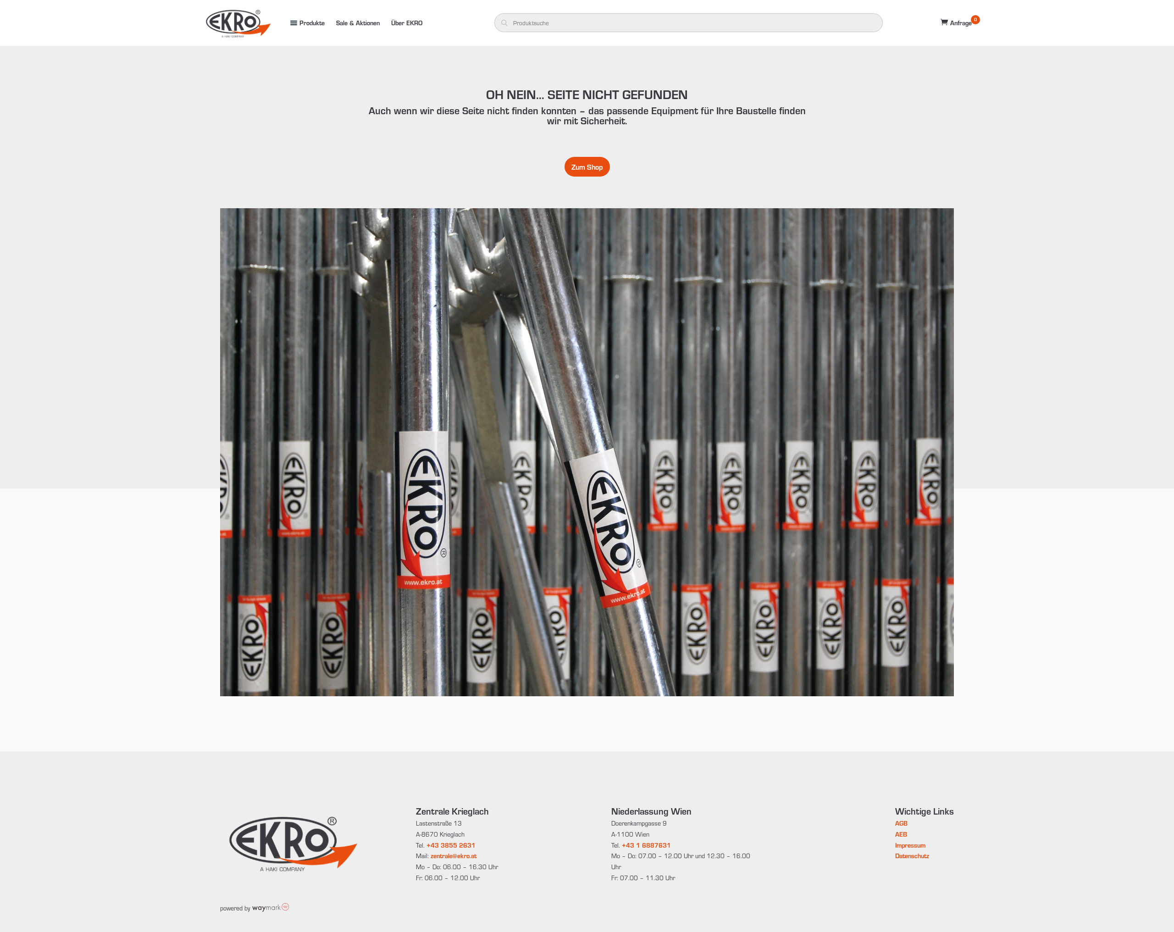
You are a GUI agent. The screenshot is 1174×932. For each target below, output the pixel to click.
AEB (901, 834)
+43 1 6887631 (646, 845)
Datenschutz (912, 855)
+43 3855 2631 (451, 845)
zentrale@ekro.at (453, 855)
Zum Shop (587, 167)
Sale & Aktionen (358, 22)
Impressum (910, 845)
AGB (901, 823)
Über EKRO (406, 22)
